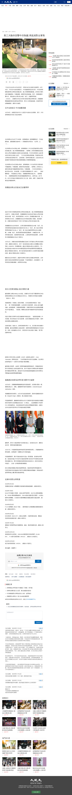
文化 (55, 5)
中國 (10, 5)
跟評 (40, 628)
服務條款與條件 (30, 567)
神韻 (62, 5)
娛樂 (51, 5)
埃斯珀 (21, 574)
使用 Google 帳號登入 (25, 565)
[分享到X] (13, 82)
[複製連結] (16, 82)
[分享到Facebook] (6, 82)
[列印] (20, 82)
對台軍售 (26, 574)
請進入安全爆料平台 (59, 104)
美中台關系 (14, 576)
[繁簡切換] (26, 82)
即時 (6, 5)
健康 (32, 5)
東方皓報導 (28, 576)
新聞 (6, 31)
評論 (21, 5)
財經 (44, 5)
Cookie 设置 (36, 792)
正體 (14, 1)
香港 (28, 5)
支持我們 (59, 162)
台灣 (24, 5)
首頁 (2, 5)
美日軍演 (33, 574)
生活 (58, 5)
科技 (47, 5)
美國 (13, 5)
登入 (69, 1)
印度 (16, 574)
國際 (17, 5)
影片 (35, 5)
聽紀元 (39, 5)
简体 (17, 1)
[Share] (3, 714)
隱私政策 (35, 567)
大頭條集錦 (21, 576)
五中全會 (11, 574)
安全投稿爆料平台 (30, 599)
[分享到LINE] (9, 82)
